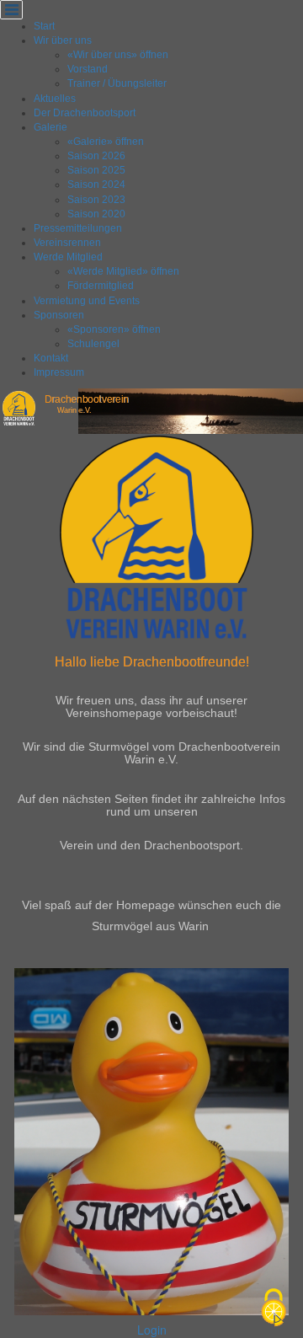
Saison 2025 (96, 170)
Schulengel (93, 344)
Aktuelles (55, 98)
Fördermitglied (100, 286)
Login (152, 1329)
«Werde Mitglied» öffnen (123, 271)
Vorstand (87, 69)
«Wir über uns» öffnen (117, 55)
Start (44, 26)
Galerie (50, 127)
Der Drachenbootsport (85, 113)
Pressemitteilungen (78, 228)
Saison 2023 (96, 200)
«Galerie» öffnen (105, 141)
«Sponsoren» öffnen (114, 329)
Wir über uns (63, 40)
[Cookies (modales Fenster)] (273, 1309)
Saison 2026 (96, 156)
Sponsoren (59, 315)
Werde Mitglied (68, 257)
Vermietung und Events (87, 301)
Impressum (59, 372)
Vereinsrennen (67, 243)
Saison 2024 (96, 184)
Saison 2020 (96, 214)
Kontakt (51, 358)
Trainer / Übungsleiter (117, 83)
